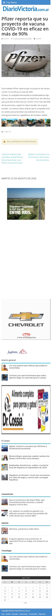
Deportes (42, 614)
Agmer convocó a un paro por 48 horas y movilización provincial (28, 447)
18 (12, 594)
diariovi (6, 39)
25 (12, 597)
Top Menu (11, 2)
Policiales (15, 614)
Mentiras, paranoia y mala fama (24, 529)
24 (5, 597)
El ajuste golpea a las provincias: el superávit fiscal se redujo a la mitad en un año (28, 541)
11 (12, 591)
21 (33, 594)
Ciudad (38, 39)
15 (40, 591)
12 (19, 591)
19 (19, 594)
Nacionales (24, 614)
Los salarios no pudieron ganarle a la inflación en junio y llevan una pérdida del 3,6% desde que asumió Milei (28, 513)
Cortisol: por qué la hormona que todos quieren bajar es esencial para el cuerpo (27, 376)
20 (26, 594)
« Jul (25, 603)
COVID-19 (7, 132)
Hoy (3, 614)
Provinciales (33, 614)
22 (40, 594)
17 (5, 594)
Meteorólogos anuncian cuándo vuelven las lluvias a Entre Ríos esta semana (29, 457)
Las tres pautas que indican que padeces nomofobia (28, 366)
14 (33, 591)
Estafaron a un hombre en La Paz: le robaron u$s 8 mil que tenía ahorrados (38, 157)
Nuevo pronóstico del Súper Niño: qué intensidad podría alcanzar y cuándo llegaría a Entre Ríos (27, 502)
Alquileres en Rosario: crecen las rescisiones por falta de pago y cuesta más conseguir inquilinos (29, 477)
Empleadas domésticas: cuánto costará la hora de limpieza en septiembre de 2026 (28, 466)
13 (26, 591)
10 (5, 591)
